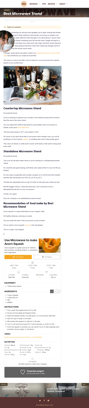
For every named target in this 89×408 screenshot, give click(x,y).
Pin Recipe (48, 257)
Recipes (51, 4)
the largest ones (23, 127)
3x (59, 291)
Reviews (34, 4)
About (62, 4)
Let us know (31, 373)
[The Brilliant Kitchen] (24, 4)
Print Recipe (19, 257)
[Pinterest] (48, 400)
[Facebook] (44, 400)
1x (52, 291)
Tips (44, 4)
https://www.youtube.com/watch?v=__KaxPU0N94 (23, 337)
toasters (26, 139)
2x (55, 291)
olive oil (28, 225)
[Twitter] (40, 400)
